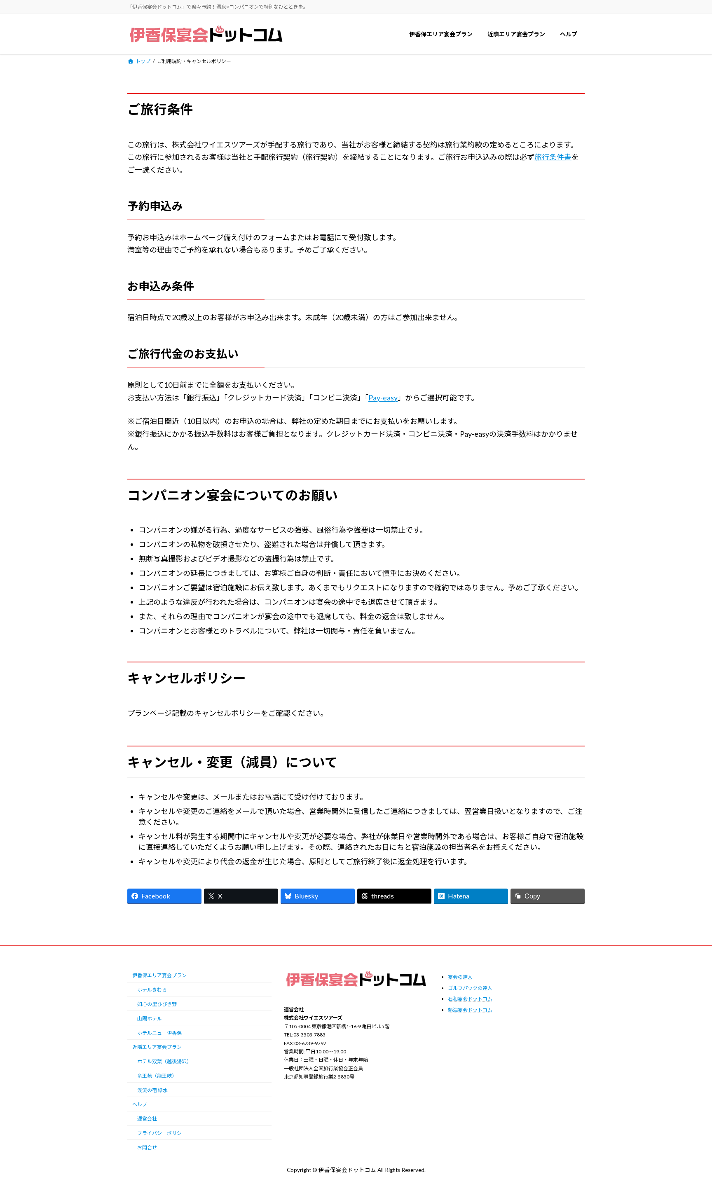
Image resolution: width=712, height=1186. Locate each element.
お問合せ (147, 1147)
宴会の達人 (460, 977)
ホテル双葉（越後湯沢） (164, 1061)
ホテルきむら (152, 990)
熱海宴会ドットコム (470, 1010)
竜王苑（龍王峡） (157, 1076)
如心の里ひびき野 (157, 1004)
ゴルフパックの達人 (470, 988)
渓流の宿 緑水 (152, 1090)
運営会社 (147, 1119)
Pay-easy (383, 397)
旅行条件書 (552, 156)
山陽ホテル (149, 1018)
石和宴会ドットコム (470, 999)
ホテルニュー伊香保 (159, 1033)
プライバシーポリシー (162, 1133)
